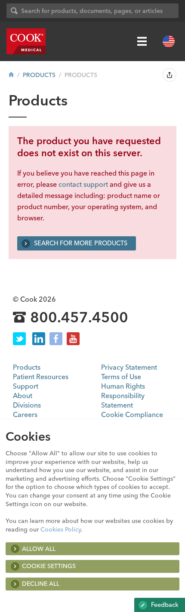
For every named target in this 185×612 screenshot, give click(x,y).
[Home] (11, 75)
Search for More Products (79, 243)
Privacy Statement (129, 367)
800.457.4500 (79, 317)
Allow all (39, 549)
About (22, 395)
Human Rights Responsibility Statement (123, 395)
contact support (83, 184)
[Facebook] (55, 338)
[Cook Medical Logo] (26, 41)
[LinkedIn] (38, 338)
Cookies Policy (60, 529)
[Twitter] (19, 338)
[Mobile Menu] (142, 41)
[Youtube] (73, 338)
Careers (25, 414)
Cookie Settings (49, 566)
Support (25, 386)
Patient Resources (40, 376)
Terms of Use (121, 376)
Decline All (40, 583)
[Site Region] (169, 41)
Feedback (164, 605)
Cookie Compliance (132, 414)
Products (39, 75)
